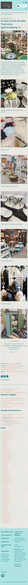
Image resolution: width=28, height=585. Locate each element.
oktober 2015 (6, 458)
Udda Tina (12, 369)
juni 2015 (5, 465)
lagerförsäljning (22, 371)
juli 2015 (5, 463)
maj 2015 (5, 466)
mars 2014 (6, 491)
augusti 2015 (6, 461)
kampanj (15, 371)
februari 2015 (6, 472)
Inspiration (7, 12)
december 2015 (7, 454)
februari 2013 (6, 513)
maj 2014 (5, 487)
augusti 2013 (6, 503)
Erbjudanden (4, 367)
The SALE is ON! (7, 407)
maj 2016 (5, 445)
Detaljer (15, 366)
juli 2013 (5, 505)
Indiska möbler (12, 367)
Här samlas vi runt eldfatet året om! (12, 400)
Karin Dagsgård (7, 423)
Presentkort (5, 541)
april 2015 (5, 468)
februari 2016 (6, 451)
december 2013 (7, 496)
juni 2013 (5, 506)
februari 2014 (6, 492)
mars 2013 (6, 512)
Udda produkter (6, 535)
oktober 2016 (6, 437)
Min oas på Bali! (7, 402)
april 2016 (5, 447)
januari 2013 (6, 515)
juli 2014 (5, 484)
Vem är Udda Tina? (7, 532)
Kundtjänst (5, 551)
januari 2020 (6, 431)
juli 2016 (5, 442)
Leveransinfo (4, 557)
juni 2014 (5, 485)
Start (2, 12)
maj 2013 (5, 508)
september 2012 (7, 522)
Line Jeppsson (11, 363)
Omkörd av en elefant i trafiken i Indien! (13, 398)
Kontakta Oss (4, 554)
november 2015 (7, 456)
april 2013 (5, 510)
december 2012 (7, 517)
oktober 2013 (6, 499)
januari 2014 (6, 494)
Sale (2, 373)
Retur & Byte (4, 561)
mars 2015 (6, 470)
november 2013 (7, 498)
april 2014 (5, 489)
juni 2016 (5, 444)
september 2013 (7, 501)
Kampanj (19, 367)
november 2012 (7, 519)
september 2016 (7, 438)
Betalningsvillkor (5, 559)
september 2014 (7, 480)
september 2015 (7, 459)
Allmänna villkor (5, 556)
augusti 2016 (6, 440)
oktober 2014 (6, 479)
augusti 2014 (6, 482)
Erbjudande (21, 366)
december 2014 (7, 475)
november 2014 (7, 477)
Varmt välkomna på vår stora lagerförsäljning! (14, 392)
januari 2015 (6, 473)
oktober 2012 (6, 520)
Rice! (12, 424)
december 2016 (7, 433)
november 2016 (7, 435)
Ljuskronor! (16, 423)
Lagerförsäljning (5, 369)
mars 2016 (6, 449)
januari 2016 (6, 452)
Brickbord (9, 366)
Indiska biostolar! (12, 421)
